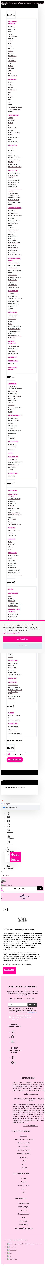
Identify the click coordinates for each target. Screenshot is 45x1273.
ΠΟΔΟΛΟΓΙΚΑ (13, 442)
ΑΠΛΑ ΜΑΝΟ (12, 79)
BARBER (11, 713)
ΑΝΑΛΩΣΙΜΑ (12, 312)
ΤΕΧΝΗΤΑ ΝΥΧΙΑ (13, 115)
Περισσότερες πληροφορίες (11, 633)
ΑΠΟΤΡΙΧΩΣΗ (13, 593)
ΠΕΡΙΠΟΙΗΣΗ (12, 553)
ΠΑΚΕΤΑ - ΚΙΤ (12, 357)
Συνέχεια (9, 970)
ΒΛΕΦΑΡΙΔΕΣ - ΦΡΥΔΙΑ (13, 495)
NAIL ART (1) (12, 145)
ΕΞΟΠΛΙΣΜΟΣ (13, 361)
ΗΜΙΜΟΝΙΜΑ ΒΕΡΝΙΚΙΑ (12, 23)
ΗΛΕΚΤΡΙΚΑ (12, 678)
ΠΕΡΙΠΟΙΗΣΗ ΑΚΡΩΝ (12, 368)
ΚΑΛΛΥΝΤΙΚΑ (12, 682)
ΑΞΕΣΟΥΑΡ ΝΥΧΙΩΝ (14, 208)
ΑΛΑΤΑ (10, 453)
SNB (24, 899)
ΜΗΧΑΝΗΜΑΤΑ (13, 291)
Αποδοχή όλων (22, 639)
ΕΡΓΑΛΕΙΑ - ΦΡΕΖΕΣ (14, 415)
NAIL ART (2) (12, 170)
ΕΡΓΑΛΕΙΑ (11, 528)
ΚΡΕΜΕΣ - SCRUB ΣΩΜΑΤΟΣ (14, 610)
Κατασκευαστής (24, 897)
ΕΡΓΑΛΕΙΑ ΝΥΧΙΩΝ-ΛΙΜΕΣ (14, 259)
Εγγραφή (32, 1004)
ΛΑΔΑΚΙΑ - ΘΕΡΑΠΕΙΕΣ (12, 342)
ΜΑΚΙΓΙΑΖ (11, 539)
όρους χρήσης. (32, 1012)
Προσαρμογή (22, 646)
